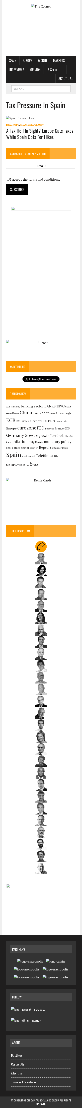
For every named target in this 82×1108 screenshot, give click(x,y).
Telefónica (44, 455)
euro (52, 420)
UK (56, 456)
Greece (31, 435)
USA (35, 464)
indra (9, 442)
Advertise (16, 1073)
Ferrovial (49, 428)
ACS (8, 406)
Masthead (16, 1055)
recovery (34, 448)
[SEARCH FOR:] (40, 88)
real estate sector (17, 448)
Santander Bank (59, 448)
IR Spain (52, 69)
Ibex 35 (69, 436)
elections (36, 421)
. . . (71, 69)
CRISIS (37, 413)
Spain (12, 60)
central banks (12, 413)
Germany (15, 435)
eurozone (26, 428)
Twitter (36, 1021)
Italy (31, 442)
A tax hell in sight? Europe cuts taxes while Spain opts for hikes (39, 133)
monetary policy (57, 441)
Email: (41, 166)
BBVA (60, 406)
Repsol (44, 447)
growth (44, 435)
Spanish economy (32, 124)
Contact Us (17, 1064)
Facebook (39, 1010)
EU (45, 421)
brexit (67, 406)
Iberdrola (57, 435)
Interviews (16, 69)
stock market (28, 455)
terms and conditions (43, 179)
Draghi (68, 413)
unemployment (15, 464)
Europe (27, 60)
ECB (11, 420)
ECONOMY (22, 421)
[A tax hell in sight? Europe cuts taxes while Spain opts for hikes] (20, 118)
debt (45, 413)
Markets (59, 60)
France (59, 428)
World (42, 60)
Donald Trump (57, 413)
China (26, 412)
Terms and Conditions (23, 1082)
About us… (66, 78)
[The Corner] (41, 6)
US (29, 463)
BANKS (50, 406)
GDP (67, 428)
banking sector (32, 406)
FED (40, 428)
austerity (15, 406)
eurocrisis (61, 421)
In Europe (12, 124)
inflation (20, 441)
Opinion (35, 69)
